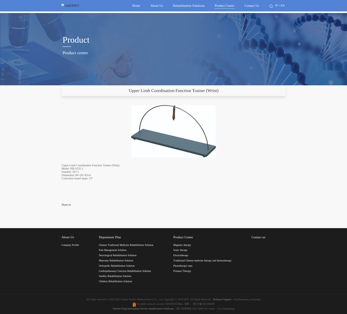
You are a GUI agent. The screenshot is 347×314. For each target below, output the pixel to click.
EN (283, 5)
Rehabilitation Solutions (189, 5)
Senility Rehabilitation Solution (115, 276)
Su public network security (150, 303)
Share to (66, 204)
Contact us (258, 237)
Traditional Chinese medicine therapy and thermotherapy (202, 260)
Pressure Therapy (182, 271)
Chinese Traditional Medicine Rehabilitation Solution (126, 244)
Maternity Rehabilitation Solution (116, 260)
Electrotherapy (180, 255)
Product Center (224, 5)
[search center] (271, 6)
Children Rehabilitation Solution (115, 281)
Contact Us (252, 5)
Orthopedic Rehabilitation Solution (117, 265)
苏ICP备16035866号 (204, 303)
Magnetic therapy (182, 244)
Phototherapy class (182, 265)
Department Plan (110, 237)
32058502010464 (174, 303)
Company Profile (70, 244)
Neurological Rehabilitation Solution (117, 255)
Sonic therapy (180, 250)
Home (136, 5)
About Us (156, 5)
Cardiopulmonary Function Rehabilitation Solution (125, 271)
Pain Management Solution (113, 250)
